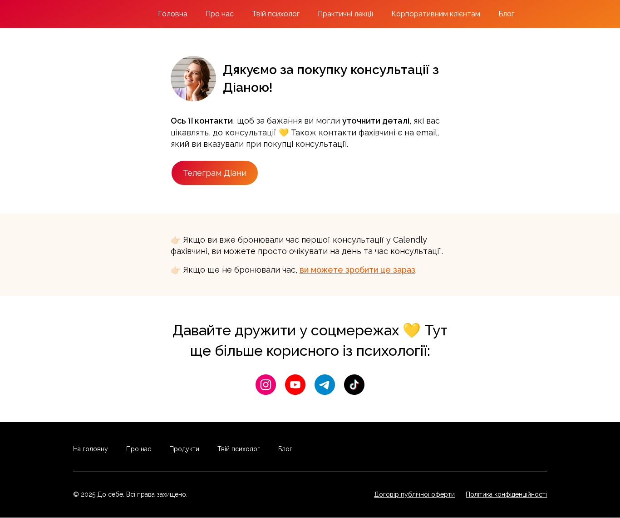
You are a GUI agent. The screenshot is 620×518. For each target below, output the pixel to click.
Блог (506, 14)
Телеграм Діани (214, 173)
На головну (90, 449)
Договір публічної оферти (414, 494)
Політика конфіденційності (506, 494)
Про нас (220, 14)
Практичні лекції (345, 14)
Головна (172, 14)
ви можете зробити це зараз (357, 269)
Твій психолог (276, 14)
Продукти (184, 449)
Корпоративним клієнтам (435, 14)
